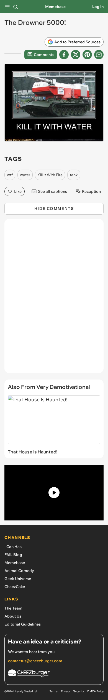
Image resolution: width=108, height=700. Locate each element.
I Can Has (13, 546)
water (25, 174)
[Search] (15, 6)
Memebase (55, 6)
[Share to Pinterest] (87, 54)
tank (74, 174)
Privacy (65, 691)
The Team (13, 608)
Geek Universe (17, 578)
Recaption (91, 191)
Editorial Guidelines (22, 624)
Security (78, 691)
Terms (54, 691)
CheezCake (14, 586)
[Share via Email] (99, 54)
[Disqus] (54, 299)
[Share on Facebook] (64, 54)
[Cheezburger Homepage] (54, 674)
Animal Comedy (19, 570)
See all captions (52, 191)
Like (18, 191)
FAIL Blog (13, 554)
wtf (10, 174)
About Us (12, 616)
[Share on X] (75, 54)
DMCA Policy (95, 691)
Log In (98, 6)
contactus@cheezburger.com (35, 660)
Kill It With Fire (50, 174)
